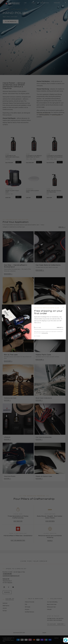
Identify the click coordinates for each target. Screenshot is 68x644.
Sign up (59, 327)
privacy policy (45, 333)
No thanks (37, 336)
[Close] (63, 307)
